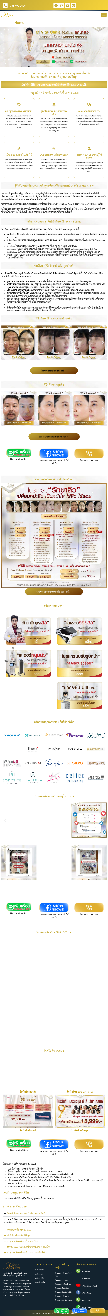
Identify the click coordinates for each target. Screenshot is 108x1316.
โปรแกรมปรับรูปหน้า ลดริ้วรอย (64, 1274)
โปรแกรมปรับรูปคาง (62, 1296)
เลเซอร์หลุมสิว (39, 1274)
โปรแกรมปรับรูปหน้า (62, 1280)
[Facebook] (56, 5)
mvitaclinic (86, 1279)
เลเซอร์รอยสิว (39, 1270)
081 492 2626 (91, 460)
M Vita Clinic (22, 459)
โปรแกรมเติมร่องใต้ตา (62, 1288)
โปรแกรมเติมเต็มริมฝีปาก (63, 1292)
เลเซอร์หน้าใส (39, 1278)
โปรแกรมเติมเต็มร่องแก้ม (63, 1300)
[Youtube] (67, 5)
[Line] (73, 5)
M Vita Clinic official (89, 1286)
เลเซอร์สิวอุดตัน (40, 1282)
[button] (3, 46)
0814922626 (86, 1300)
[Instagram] (61, 5)
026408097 (86, 1271)
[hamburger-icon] (104, 15)
